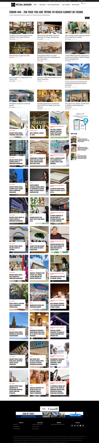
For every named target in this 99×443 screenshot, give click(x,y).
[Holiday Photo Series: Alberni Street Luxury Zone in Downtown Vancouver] (18, 182)
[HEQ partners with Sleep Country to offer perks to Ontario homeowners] (49, 28)
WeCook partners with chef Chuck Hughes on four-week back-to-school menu (57, 247)
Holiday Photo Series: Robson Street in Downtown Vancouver (16, 161)
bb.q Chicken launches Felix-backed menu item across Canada (57, 305)
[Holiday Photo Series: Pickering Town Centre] (18, 124)
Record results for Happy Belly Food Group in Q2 (37, 219)
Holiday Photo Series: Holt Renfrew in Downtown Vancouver (16, 276)
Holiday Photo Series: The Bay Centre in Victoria (16, 248)
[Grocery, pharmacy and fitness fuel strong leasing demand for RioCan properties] (77, 72)
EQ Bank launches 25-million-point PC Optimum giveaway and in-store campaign (57, 218)
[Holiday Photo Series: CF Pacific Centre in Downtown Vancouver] (18, 210)
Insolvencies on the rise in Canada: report (57, 277)
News (31, 155)
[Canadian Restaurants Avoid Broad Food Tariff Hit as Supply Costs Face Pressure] (49, 96)
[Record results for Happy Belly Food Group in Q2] (21, 70)
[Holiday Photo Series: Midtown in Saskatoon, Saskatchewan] (18, 325)
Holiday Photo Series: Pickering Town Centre (16, 134)
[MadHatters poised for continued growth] (21, 96)
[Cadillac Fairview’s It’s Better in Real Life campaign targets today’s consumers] (39, 383)
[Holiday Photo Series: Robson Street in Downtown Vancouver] (18, 153)
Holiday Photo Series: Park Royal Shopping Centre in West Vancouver (16, 361)
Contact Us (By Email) (37, 424)
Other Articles (17, 428)
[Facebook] (80, 1)
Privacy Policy (35, 428)
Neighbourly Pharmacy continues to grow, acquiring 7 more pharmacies (57, 361)
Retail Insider (11, 57)
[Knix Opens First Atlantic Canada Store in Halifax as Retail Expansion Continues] (77, 96)
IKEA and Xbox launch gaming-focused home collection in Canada (77, 36)
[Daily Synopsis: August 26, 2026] (21, 48)
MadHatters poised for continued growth (37, 306)
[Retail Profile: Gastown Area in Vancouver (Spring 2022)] (18, 297)
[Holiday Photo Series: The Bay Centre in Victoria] (18, 239)
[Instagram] (84, 1)
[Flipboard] (81, 1)
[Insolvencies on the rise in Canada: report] (59, 268)
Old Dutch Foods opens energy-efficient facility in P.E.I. (57, 190)
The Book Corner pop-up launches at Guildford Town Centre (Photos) (20, 36)
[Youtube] (80, 426)
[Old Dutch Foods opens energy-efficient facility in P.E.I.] (59, 182)
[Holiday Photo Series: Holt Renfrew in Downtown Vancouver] (18, 268)
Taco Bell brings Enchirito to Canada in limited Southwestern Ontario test (57, 333)
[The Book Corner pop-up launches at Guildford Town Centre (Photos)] (21, 28)
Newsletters (16, 426)
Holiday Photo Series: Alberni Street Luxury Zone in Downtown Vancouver (16, 189)
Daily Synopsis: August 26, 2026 (19, 55)
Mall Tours (12, 130)
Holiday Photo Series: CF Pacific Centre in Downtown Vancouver (16, 219)
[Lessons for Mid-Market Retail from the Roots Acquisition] (49, 70)
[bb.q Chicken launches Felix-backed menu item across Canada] (59, 297)
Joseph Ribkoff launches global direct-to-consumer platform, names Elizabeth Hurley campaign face (77, 57)
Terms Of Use (35, 426)
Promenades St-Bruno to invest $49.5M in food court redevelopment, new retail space (48, 57)
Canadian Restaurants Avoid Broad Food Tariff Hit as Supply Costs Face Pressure (48, 105)
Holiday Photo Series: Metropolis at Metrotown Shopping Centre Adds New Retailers (16, 389)
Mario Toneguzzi (12, 39)
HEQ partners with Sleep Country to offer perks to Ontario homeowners (48, 36)
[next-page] (74, 163)
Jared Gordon (39, 80)
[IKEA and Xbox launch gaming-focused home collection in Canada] (77, 28)
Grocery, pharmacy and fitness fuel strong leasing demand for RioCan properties (76, 83)
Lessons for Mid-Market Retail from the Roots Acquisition (37, 248)
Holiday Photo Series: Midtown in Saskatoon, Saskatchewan (16, 334)
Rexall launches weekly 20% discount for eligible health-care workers (57, 160)
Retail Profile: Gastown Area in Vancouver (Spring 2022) (16, 305)
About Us (16, 424)
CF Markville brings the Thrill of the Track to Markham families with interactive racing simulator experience (57, 389)
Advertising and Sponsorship (57, 424)
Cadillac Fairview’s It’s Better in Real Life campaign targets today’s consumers (37, 390)
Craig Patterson (40, 108)
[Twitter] (83, 1)
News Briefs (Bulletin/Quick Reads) (57, 127)
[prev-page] (71, 163)
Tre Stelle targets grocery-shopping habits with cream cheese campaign (56, 132)
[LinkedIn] (78, 1)
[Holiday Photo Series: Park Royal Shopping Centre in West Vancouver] (18, 354)
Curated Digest (33, 130)
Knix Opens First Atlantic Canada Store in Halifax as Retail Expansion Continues (77, 105)
